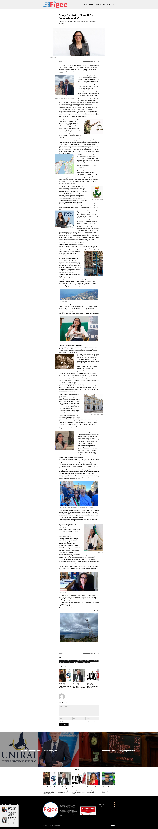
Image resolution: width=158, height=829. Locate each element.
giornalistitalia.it (71, 608)
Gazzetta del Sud (78, 660)
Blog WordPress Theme (56, 825)
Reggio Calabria (70, 662)
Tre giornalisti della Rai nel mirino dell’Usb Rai (93, 787)
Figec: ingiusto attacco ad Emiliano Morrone (92, 686)
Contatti (104, 4)
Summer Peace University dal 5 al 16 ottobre (65, 686)
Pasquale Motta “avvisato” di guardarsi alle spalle (79, 686)
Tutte (65, 12)
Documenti (91, 4)
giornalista (86, 660)
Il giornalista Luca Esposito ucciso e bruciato (108, 787)
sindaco (77, 662)
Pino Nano (61, 662)
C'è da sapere (102, 802)
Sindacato (61, 12)
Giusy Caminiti (94, 660)
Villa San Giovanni (85, 662)
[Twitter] (109, 4)
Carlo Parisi (62, 660)
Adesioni (98, 4)
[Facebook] (107, 4)
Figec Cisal (69, 660)
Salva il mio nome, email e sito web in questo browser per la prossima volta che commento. (77, 721)
